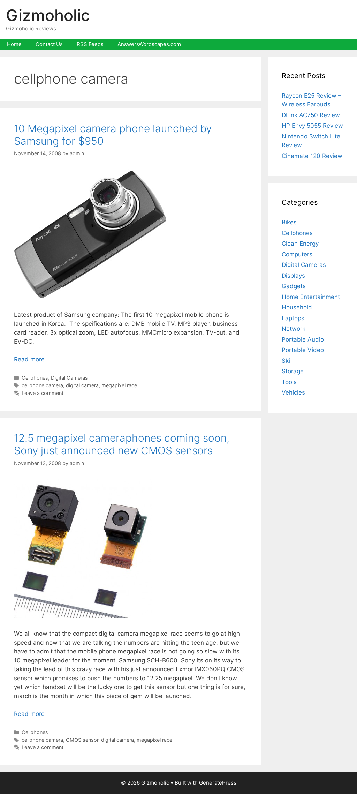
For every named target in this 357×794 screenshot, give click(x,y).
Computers (297, 254)
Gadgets (294, 286)
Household (297, 307)
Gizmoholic (48, 15)
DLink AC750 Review (311, 115)
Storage (293, 371)
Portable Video (303, 349)
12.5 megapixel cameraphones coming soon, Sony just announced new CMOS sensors (121, 444)
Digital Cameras (69, 378)
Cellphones (35, 378)
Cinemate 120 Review (312, 155)
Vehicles (293, 392)
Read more (29, 359)
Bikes (289, 222)
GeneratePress (217, 782)
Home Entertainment (311, 296)
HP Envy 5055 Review (312, 125)
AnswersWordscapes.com (149, 44)
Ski (286, 360)
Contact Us (49, 44)
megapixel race (119, 385)
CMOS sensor (82, 740)
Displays (293, 275)
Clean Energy (300, 243)
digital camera (82, 385)
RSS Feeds (90, 44)
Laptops (293, 318)
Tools (289, 382)
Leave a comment (42, 393)
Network (293, 328)
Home (14, 44)
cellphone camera (42, 385)
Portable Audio (303, 339)
